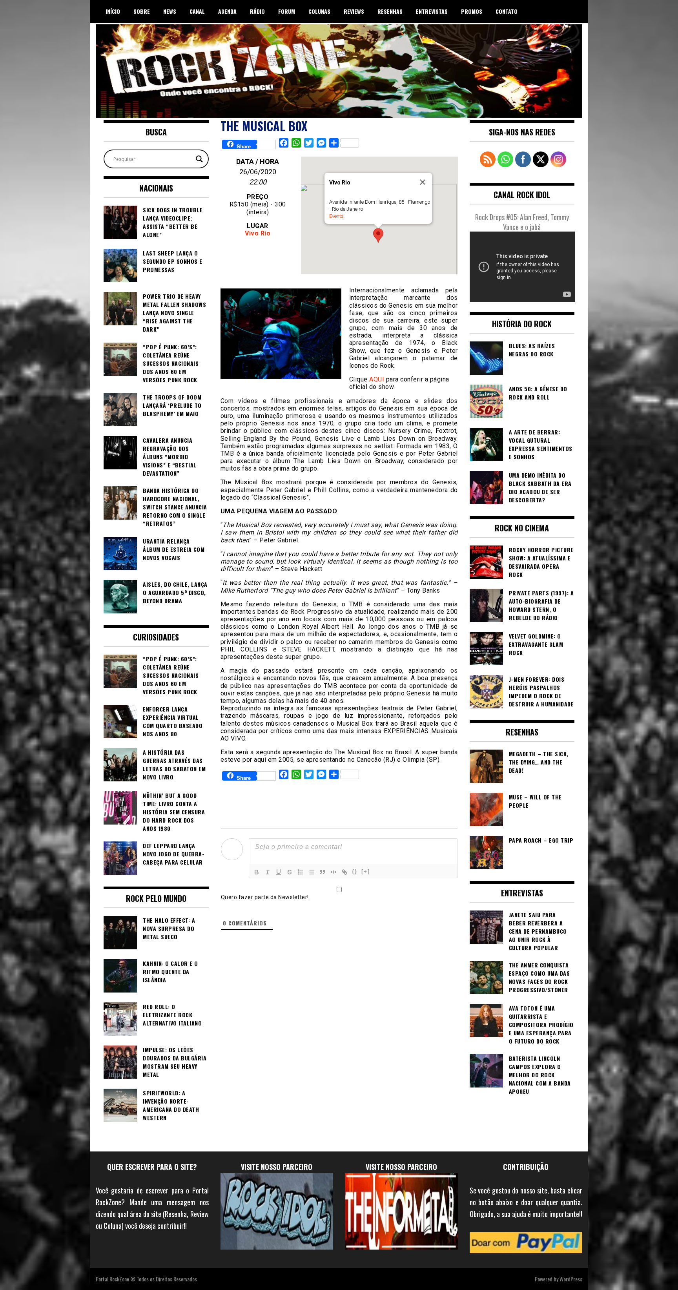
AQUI (376, 379)
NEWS (169, 11)
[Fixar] (289, 872)
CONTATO (507, 11)
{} (354, 871)
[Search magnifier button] (199, 158)
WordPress (571, 1279)
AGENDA (227, 11)
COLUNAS (319, 11)
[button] (378, 235)
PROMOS (471, 11)
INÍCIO (113, 11)
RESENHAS (390, 11)
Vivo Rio (257, 233)
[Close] (422, 182)
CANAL (197, 11)
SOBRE (141, 11)
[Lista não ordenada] (311, 872)
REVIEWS (354, 11)
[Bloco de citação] (322, 872)
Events (336, 216)
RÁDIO (257, 11)
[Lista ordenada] (300, 872)
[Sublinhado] (278, 872)
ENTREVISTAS (432, 11)
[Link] (344, 872)
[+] (365, 871)
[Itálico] (267, 872)
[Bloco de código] (333, 872)
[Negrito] (256, 872)
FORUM (286, 11)
